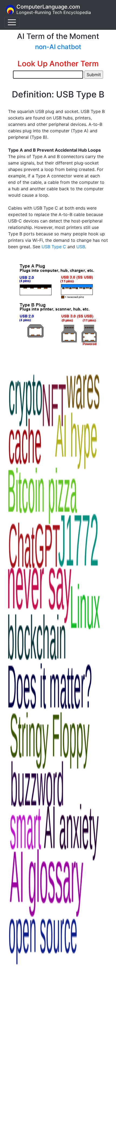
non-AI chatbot (58, 47)
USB (80, 246)
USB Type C (54, 246)
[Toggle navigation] (11, 22)
